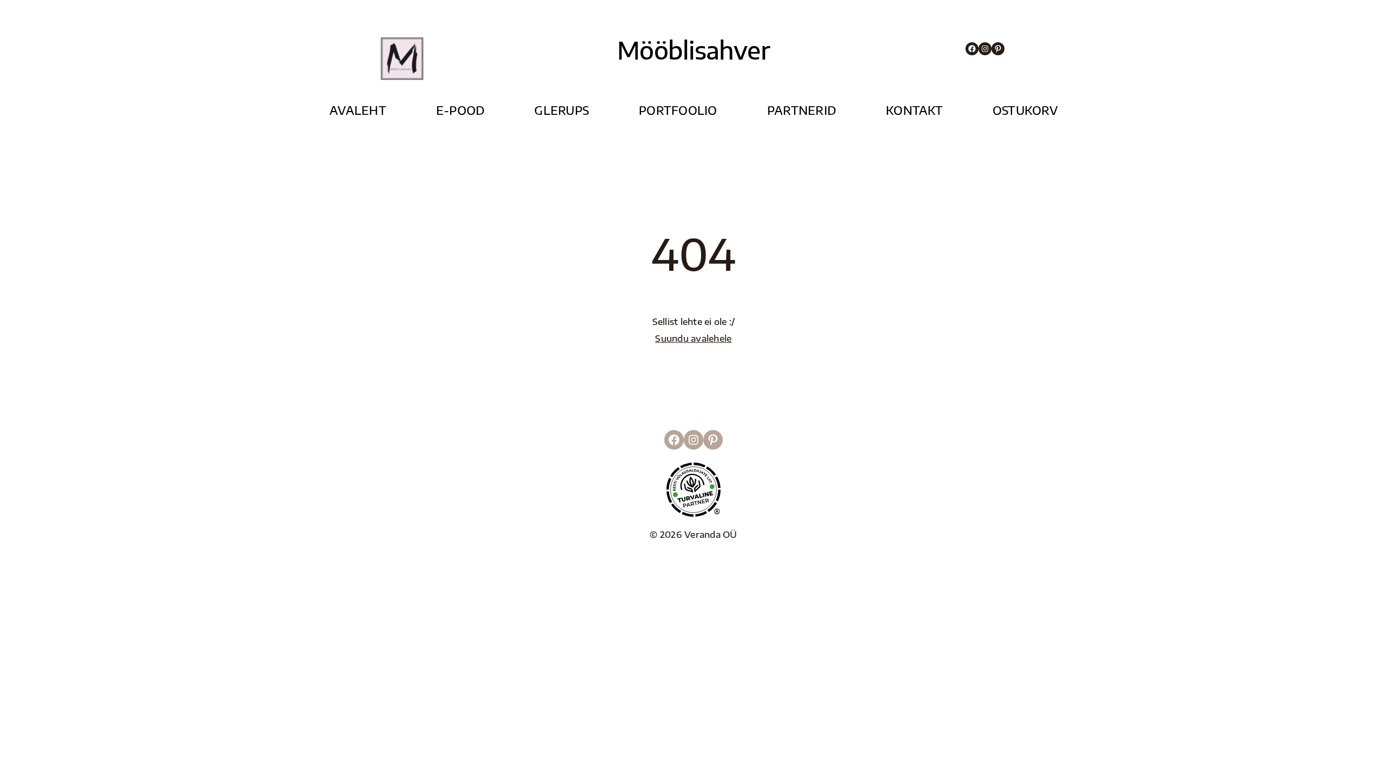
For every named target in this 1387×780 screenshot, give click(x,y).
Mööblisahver (693, 50)
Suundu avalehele (693, 338)
